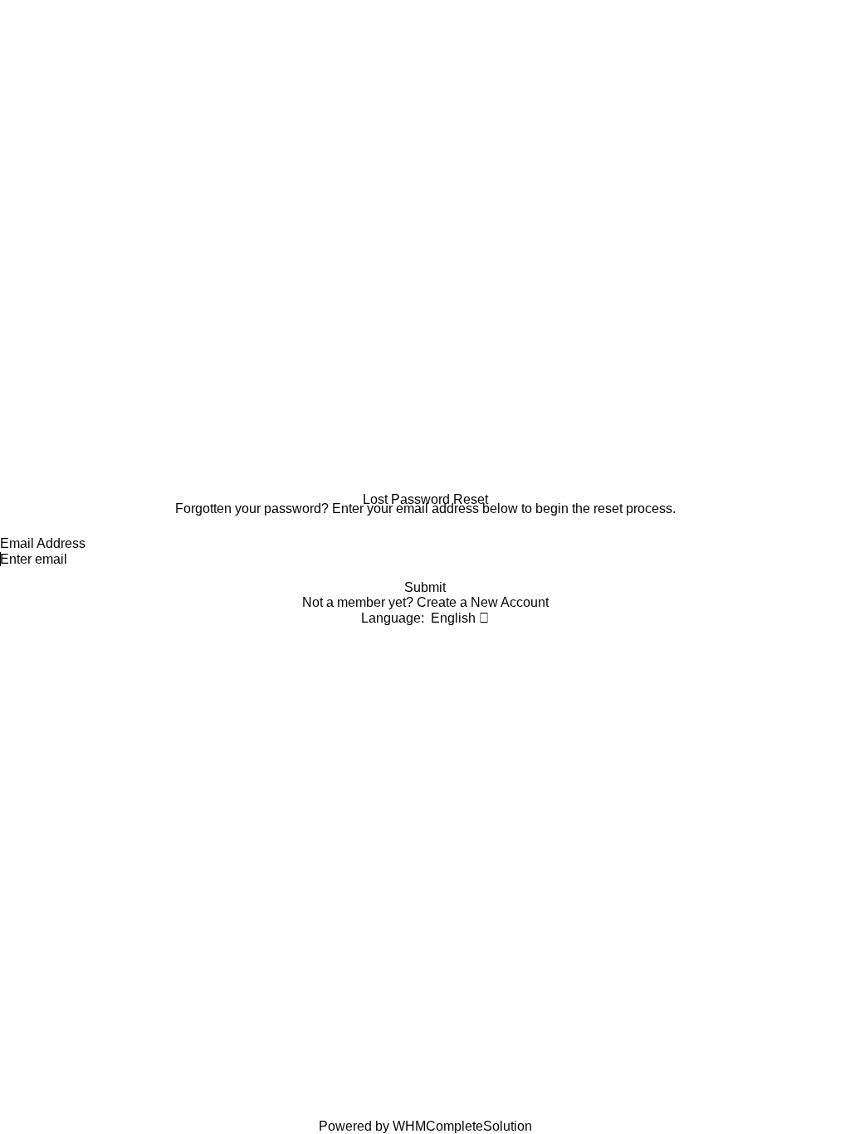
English (455, 618)
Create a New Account (483, 602)
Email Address (42, 543)
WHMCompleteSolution (462, 1126)
